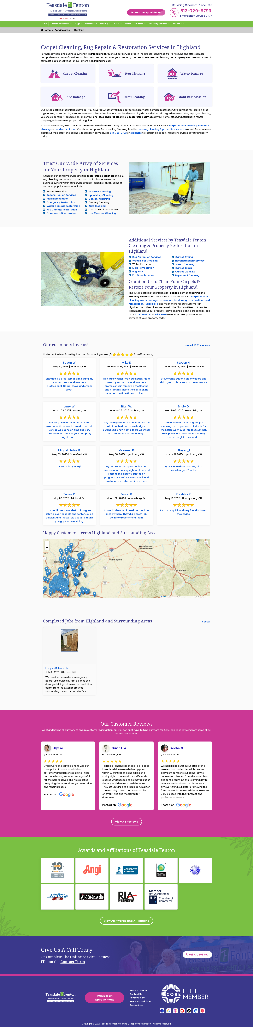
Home (44, 23)
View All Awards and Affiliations (126, 921)
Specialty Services (158, 23)
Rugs (77, 23)
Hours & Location (139, 990)
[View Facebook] (162, 1011)
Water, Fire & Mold (134, 23)
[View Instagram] (175, 1011)
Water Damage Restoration (63, 206)
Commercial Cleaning (96, 23)
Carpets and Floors (59, 23)
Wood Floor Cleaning (145, 260)
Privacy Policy (137, 997)
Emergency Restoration (61, 202)
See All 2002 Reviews (197, 345)
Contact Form (72, 961)
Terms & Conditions (140, 1001)
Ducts (116, 23)
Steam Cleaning (184, 264)
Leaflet (164, 596)
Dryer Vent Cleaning (187, 275)
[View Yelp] (202, 1011)
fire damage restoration (188, 300)
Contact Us (136, 994)
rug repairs (151, 304)
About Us (177, 23)
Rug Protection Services (146, 257)
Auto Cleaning (97, 206)
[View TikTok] (189, 1011)
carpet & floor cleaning (183, 125)
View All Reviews (126, 821)
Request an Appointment (146, 12)
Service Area (62, 30)
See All (206, 621)
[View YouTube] (182, 1011)
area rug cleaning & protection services (162, 129)
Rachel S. (177, 748)
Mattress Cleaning (100, 191)
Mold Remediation (57, 198)
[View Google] (169, 1011)
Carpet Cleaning (185, 271)
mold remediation (65, 129)
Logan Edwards (56, 668)
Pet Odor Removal (143, 275)
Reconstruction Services (61, 195)
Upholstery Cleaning (101, 195)
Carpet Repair (183, 268)
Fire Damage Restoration (62, 209)
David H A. (119, 748)
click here (136, 133)
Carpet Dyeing (184, 257)
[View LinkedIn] (196, 1011)
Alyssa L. (59, 748)
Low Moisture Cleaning (102, 213)
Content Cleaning (99, 199)
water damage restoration (156, 300)
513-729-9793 (195, 11)
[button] (81, 564)
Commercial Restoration (61, 213)
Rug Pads (137, 271)
